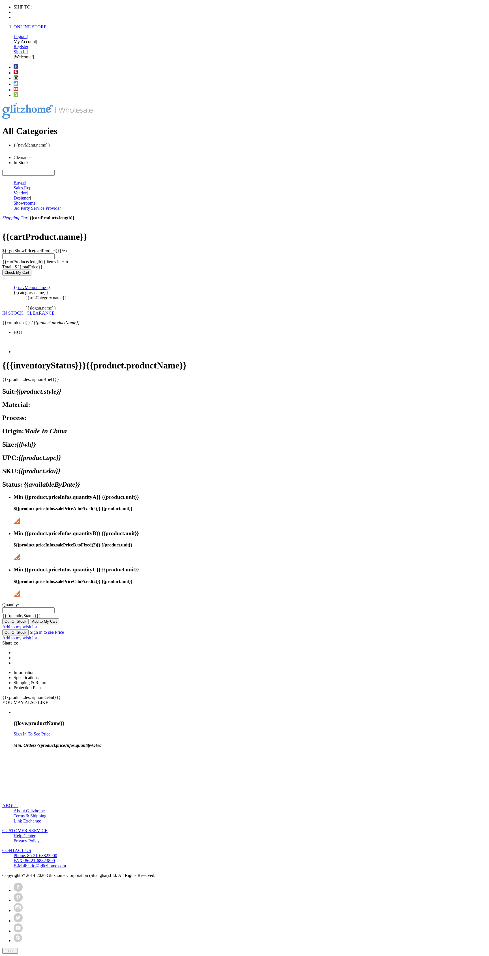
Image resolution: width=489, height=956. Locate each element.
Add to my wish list (19, 626)
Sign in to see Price (47, 632)
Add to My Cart (44, 621)
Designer (22, 198)
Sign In (20, 51)
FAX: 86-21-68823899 (34, 860)
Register (21, 46)
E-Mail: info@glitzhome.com (40, 865)
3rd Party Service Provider (37, 208)
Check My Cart (17, 272)
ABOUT (10, 805)
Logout (20, 36)
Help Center (24, 835)
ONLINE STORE (30, 26)
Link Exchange (27, 821)
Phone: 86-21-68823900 (35, 855)
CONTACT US (16, 850)
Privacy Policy (27, 840)
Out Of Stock (15, 621)
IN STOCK (12, 313)
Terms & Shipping (30, 815)
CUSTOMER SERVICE (25, 830)
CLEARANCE (41, 313)
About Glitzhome (29, 810)
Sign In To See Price (32, 734)
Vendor (20, 192)
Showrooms (24, 203)
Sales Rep (22, 187)
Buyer (19, 182)
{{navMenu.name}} (32, 287)
